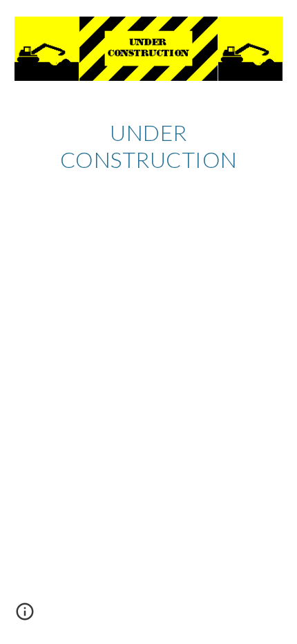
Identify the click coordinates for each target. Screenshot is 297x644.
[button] (24, 616)
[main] (149, 146)
